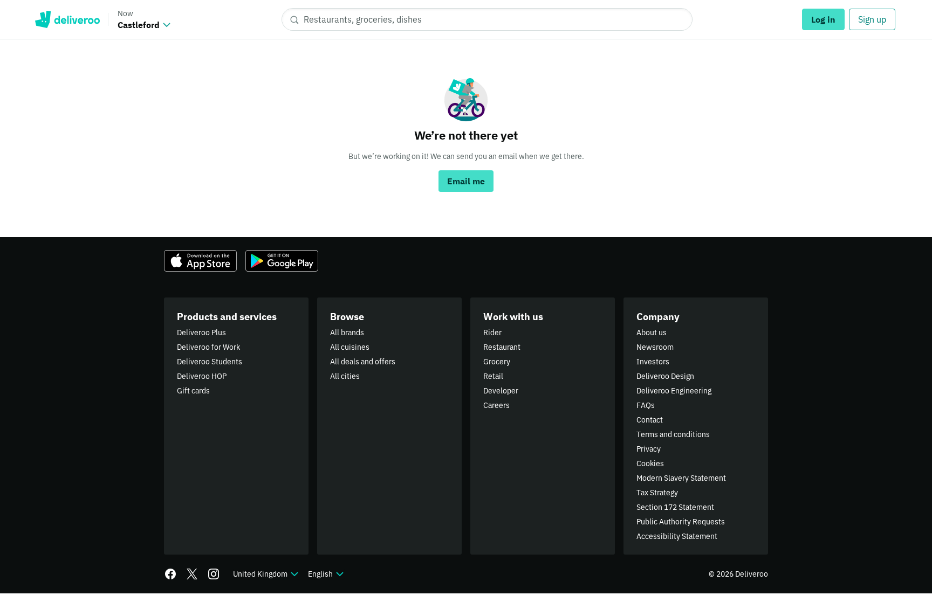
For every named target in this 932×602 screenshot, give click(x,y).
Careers (496, 405)
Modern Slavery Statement (681, 478)
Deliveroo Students (209, 361)
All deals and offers (362, 361)
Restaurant (501, 347)
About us (651, 332)
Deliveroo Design (665, 376)
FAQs (645, 405)
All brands (347, 332)
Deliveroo (67, 19)
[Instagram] (213, 574)
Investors (652, 361)
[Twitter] (192, 574)
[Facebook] (170, 574)
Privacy (648, 449)
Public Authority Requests (680, 522)
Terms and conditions (673, 434)
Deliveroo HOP (202, 376)
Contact (649, 420)
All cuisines (349, 347)
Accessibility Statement (676, 536)
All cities (345, 376)
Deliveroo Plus (201, 332)
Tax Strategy (657, 492)
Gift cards (193, 391)
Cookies (650, 463)
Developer (500, 391)
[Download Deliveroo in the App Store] (200, 261)
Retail (493, 376)
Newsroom (655, 347)
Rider (492, 332)
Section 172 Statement (675, 507)
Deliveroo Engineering (673, 391)
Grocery (496, 361)
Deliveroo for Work (208, 347)
